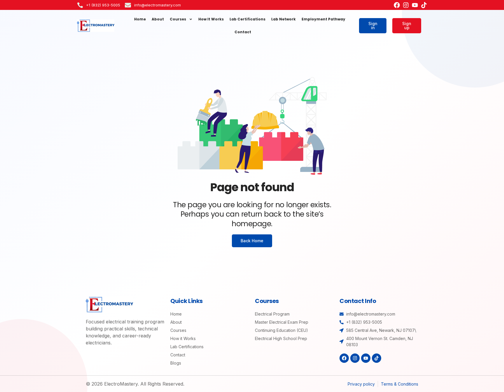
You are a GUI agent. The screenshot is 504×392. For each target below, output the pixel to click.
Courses (178, 19)
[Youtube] (415, 5)
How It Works (211, 19)
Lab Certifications (247, 19)
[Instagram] (406, 5)
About (158, 19)
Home (140, 19)
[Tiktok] (424, 5)
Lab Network (283, 19)
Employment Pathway (323, 19)
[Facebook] (397, 5)
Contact (243, 31)
